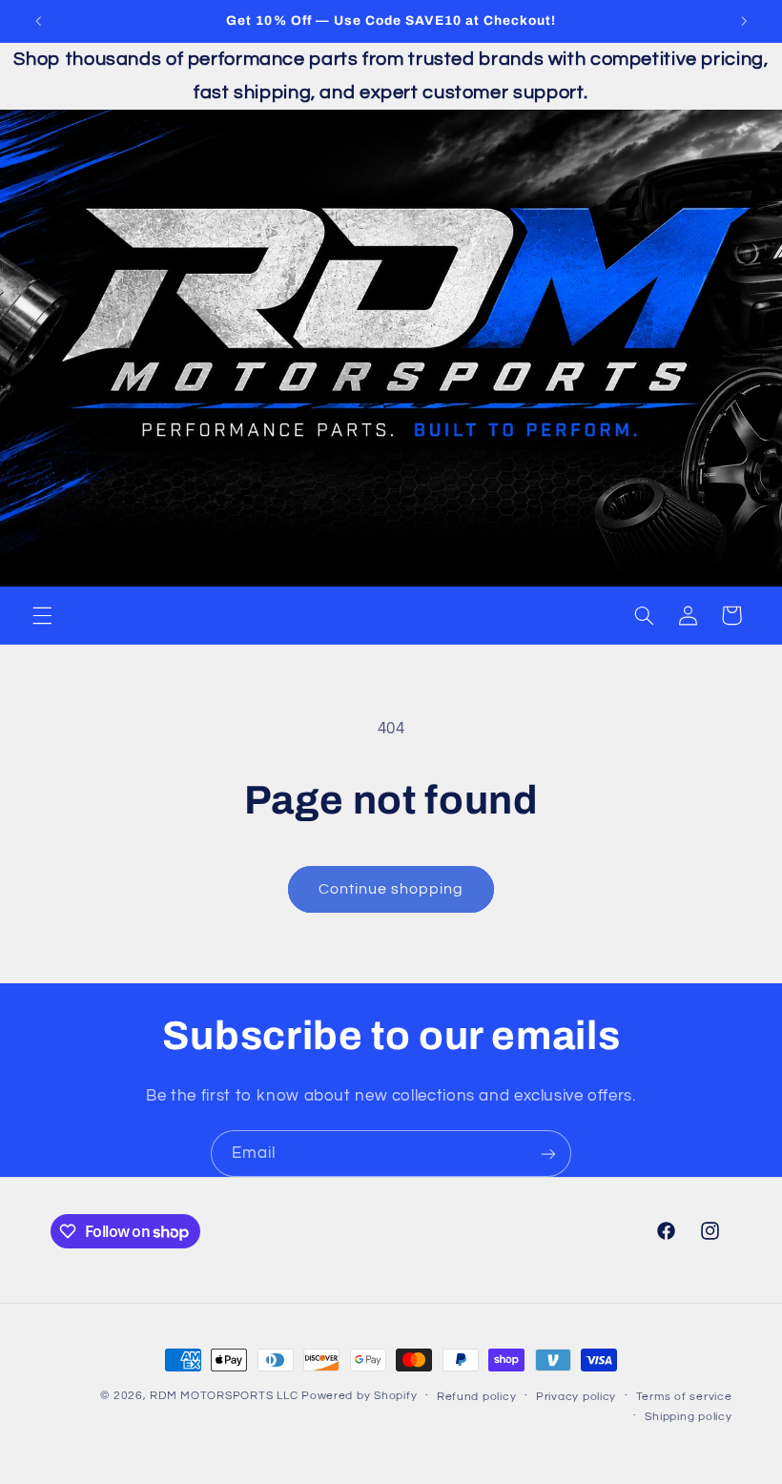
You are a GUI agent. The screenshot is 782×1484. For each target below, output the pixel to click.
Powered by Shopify (359, 1396)
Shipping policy (688, 1417)
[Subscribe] (548, 1153)
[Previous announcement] (38, 21)
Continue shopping (391, 889)
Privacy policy (576, 1396)
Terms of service (684, 1396)
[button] (42, 615)
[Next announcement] (744, 21)
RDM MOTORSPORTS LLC (224, 1396)
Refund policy (477, 1396)
